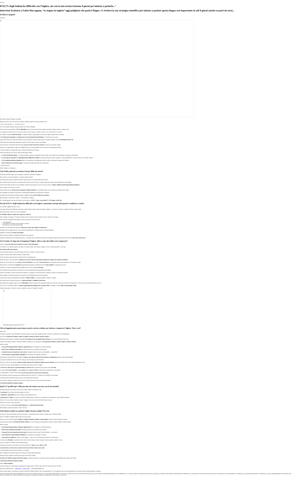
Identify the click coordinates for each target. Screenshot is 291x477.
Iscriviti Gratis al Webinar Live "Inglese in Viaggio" (12, 383)
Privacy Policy (26, 468)
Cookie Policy (18, 468)
